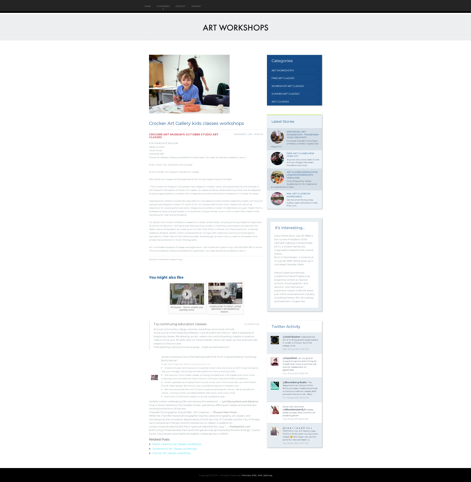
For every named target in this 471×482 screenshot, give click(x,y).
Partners (246, 475)
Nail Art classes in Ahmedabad (298, 195)
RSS (254, 475)
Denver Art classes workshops (171, 453)
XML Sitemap (265, 475)
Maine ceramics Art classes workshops (176, 444)
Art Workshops (283, 70)
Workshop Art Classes (288, 85)
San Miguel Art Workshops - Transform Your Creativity (303, 134)
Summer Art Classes (286, 93)
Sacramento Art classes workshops (174, 448)
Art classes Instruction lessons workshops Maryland (302, 175)
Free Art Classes (283, 78)
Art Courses (280, 101)
